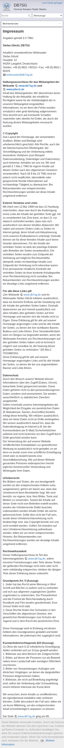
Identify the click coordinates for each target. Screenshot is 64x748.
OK (42, 740)
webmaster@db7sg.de (19, 74)
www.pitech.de (15, 89)
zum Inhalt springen (52, 2)
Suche (29, 15)
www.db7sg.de (28, 85)
